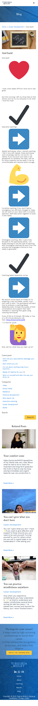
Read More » (9, 483)
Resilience (6, 392)
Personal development (11, 395)
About (19, 680)
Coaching (19, 684)
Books (5, 408)
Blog (19, 691)
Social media (7, 388)
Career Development (16, 27)
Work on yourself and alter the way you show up (18, 376)
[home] (7, 3)
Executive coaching (10, 401)
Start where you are (10, 364)
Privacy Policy (24, 698)
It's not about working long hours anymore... (15, 368)
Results (19, 687)
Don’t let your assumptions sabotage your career (18, 360)
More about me (8, 398)
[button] (34, 3)
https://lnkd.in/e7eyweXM (15, 320)
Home (4, 27)
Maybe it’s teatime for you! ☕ (14, 372)
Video (5, 385)
